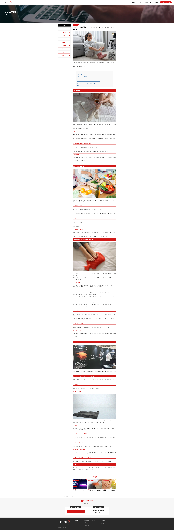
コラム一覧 (63, 496)
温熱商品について (64, 48)
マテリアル (64, 32)
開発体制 (86, 523)
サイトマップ (103, 523)
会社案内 (93, 520)
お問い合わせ (103, 520)
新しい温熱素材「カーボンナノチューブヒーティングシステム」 (88, 81)
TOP (60, 496)
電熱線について (64, 42)
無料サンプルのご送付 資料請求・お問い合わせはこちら (75, 511)
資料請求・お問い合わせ (166, 2)
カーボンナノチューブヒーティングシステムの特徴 (86, 83)
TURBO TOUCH (78, 523)
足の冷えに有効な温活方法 (82, 76)
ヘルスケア (64, 35)
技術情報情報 (86, 520)
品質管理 (86, 522)
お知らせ (64, 45)
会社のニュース (64, 55)
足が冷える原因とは (81, 74)
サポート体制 (87, 525)
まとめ (78, 85)
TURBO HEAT (77, 522)
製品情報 (76, 520)
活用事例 (64, 52)
